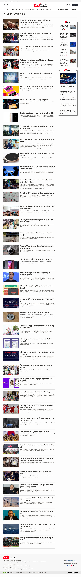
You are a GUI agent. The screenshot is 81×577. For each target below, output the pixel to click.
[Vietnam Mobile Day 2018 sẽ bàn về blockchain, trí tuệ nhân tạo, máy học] (11, 211)
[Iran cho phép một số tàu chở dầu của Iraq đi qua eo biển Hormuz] (73, 27)
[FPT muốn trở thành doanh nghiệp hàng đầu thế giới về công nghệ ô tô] (11, 130)
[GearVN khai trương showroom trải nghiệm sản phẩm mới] (11, 449)
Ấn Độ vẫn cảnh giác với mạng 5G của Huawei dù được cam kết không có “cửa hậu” (37, 61)
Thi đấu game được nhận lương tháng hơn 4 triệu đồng (35, 472)
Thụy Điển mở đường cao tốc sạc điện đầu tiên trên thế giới (36, 234)
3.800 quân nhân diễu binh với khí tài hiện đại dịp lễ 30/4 (36, 539)
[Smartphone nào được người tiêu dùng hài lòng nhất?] (11, 117)
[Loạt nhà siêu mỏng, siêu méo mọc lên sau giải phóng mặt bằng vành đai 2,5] (73, 51)
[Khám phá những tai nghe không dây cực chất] (11, 317)
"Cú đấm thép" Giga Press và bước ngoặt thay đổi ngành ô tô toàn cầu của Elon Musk (64, 62)
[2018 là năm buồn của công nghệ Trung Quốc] (11, 104)
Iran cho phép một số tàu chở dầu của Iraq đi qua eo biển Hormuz (64, 27)
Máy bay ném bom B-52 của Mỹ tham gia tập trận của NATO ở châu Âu (37, 499)
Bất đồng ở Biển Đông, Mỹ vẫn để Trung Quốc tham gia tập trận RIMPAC (37, 525)
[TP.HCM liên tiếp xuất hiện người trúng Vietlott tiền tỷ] (11, 197)
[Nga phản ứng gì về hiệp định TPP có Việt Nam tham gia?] (11, 515)
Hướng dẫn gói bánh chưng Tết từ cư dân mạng (35, 392)
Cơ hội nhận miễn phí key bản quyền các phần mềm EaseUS (36, 287)
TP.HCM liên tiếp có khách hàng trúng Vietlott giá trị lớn (36, 300)
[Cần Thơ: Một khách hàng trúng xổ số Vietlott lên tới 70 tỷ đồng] (11, 356)
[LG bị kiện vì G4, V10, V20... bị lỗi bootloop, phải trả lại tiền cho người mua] (11, 423)
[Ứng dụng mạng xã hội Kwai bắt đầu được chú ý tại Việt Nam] (11, 370)
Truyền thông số (73, 9)
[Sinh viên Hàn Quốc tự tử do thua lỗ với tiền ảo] (11, 436)
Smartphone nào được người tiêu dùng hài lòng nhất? (37, 113)
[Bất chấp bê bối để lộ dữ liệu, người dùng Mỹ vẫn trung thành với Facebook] (11, 171)
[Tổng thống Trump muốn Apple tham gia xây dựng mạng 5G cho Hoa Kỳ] (11, 38)
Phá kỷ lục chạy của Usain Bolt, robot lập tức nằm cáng (64, 44)
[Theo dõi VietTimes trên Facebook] (67, 565)
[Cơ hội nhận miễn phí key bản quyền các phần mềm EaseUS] (11, 290)
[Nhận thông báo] (67, 5)
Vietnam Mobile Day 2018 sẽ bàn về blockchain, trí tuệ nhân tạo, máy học (37, 207)
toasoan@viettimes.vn (70, 560)
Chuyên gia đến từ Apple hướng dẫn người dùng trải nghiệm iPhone (36, 221)
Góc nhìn (14, 9)
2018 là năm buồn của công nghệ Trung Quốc (34, 100)
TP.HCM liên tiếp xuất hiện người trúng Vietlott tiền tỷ (37, 193)
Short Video (48, 9)
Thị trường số (40, 9)
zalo (69, 565)
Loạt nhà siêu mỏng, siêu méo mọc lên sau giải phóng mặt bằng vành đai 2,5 (63, 52)
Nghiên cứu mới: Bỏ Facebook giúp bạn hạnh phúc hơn (36, 74)
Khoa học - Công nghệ (30, 9)
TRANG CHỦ (68, 71)
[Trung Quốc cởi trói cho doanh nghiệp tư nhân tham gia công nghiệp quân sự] (11, 489)
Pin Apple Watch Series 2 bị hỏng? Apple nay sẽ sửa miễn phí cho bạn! (36, 247)
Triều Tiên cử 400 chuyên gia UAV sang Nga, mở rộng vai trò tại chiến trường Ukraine (64, 36)
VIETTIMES (40, 5)
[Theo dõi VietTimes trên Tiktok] (73, 565)
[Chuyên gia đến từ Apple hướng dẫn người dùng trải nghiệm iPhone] (11, 224)
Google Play (75, 572)
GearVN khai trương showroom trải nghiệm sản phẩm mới (37, 446)
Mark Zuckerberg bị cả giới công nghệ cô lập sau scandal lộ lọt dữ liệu (35, 274)
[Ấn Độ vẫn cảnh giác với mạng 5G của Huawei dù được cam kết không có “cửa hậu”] (11, 64)
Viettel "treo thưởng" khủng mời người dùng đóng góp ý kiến (37, 140)
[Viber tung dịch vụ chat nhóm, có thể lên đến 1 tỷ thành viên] (11, 343)
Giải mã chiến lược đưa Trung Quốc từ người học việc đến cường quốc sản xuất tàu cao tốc (68, 87)
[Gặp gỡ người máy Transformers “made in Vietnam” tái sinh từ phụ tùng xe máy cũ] (11, 51)
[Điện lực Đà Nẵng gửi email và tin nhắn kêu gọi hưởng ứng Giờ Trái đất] (11, 330)
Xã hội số (8, 9)
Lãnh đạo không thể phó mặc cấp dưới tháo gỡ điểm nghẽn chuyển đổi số (67, 93)
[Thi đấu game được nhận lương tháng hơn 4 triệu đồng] (11, 476)
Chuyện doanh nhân (63, 9)
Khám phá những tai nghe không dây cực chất (34, 312)
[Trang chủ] (4, 9)
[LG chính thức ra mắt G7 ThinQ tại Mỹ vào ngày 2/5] (11, 264)
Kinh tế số (20, 9)
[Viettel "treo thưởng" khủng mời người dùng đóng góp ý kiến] (11, 144)
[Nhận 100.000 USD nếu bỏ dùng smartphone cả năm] (11, 91)
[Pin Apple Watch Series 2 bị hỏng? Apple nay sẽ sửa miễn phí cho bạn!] (11, 250)
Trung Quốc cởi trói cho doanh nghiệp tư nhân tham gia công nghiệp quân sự (36, 486)
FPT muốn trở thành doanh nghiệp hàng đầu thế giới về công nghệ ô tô (37, 127)
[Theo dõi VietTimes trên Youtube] (71, 565)
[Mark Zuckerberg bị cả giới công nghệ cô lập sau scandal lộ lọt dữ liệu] (11, 277)
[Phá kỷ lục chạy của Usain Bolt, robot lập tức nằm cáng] (73, 44)
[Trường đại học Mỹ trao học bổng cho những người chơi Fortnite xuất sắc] (11, 184)
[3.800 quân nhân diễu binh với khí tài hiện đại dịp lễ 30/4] (11, 542)
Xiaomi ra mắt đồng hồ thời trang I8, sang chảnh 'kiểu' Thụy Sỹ (37, 154)
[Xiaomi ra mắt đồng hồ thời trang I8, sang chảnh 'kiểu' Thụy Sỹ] (11, 158)
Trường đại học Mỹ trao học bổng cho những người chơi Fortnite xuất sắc (36, 181)
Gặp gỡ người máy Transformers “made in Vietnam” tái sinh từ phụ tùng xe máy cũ (36, 48)
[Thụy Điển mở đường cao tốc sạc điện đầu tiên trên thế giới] (11, 237)
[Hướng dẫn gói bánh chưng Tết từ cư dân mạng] (11, 396)
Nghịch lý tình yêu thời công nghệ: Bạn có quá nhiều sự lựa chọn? (36, 380)
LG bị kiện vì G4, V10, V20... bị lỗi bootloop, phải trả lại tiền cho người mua (37, 419)
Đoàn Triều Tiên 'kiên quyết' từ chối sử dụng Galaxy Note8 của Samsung (36, 406)
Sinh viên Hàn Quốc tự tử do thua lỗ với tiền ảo (34, 432)
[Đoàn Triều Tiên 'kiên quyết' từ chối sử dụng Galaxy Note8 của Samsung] (11, 409)
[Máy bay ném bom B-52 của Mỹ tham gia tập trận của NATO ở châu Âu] (11, 502)
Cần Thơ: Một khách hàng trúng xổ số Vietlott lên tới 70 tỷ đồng (37, 353)
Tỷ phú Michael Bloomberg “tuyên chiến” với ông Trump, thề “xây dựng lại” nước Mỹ (35, 21)
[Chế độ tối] (70, 5)
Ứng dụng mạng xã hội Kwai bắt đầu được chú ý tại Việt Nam (36, 366)
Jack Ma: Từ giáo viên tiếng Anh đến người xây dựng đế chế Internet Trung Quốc (68, 105)
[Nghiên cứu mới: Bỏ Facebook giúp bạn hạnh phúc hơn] (11, 77)
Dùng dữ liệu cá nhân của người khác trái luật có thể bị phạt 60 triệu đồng (68, 99)
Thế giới (55, 9)
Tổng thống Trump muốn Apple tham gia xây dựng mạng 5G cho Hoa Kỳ (36, 34)
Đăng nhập (74, 4)
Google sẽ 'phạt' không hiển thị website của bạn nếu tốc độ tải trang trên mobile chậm (37, 459)
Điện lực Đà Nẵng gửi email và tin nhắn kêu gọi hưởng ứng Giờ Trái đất (37, 327)
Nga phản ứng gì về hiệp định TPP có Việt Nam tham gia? (36, 512)
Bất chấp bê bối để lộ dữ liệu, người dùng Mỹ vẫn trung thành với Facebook (37, 168)
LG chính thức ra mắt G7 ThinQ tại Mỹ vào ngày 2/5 (36, 259)
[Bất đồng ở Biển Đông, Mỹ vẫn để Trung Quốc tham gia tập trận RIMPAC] (11, 529)
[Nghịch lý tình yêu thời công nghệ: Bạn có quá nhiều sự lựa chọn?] (11, 383)
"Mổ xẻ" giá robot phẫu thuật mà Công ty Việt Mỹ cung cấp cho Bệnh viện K (68, 112)
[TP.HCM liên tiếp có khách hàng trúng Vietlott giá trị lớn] (11, 303)
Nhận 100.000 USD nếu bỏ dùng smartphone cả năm (36, 86)
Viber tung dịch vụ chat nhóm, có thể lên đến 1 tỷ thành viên (35, 340)
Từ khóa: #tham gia (14, 14)
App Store (70, 572)
